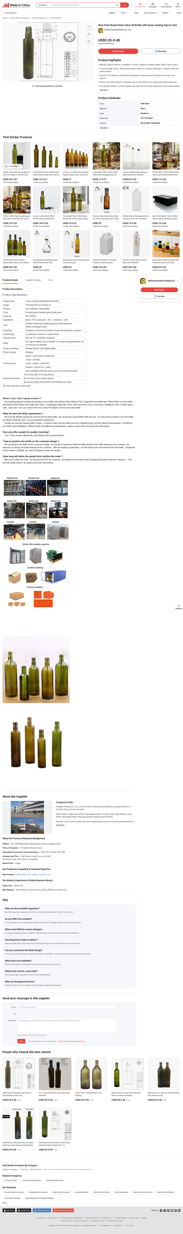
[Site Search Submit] (124, 5)
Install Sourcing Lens (65, 1210)
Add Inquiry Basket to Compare (48, 85)
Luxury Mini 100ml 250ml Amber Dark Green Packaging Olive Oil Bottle (105, 173)
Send (21, 1041)
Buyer (123, 13)
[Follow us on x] (164, 1210)
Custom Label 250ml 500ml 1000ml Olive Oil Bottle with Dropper (43, 217)
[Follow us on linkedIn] (179, 1210)
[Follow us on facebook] (161, 1210)
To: (15, 1014)
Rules (179, 13)
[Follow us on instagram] (168, 1210)
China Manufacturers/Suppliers (71, 1218)
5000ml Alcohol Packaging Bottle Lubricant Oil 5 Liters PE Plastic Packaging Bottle (135, 217)
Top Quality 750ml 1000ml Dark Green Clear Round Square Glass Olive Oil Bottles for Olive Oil (75, 217)
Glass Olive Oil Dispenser (31, 1180)
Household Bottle (81, 1192)
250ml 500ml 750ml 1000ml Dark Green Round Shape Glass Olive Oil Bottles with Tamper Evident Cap (46, 173)
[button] (117, 5)
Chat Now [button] (162, 51)
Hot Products (40, 1218)
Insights (144, 1218)
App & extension (150, 13)
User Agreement (105, 1225)
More (4, 1203)
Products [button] (42, 5)
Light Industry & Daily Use (20, 18)
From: (14, 1007)
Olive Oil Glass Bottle (101, 1192)
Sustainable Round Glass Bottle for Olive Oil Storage (76, 261)
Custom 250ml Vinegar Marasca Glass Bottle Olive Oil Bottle (135, 173)
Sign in (178, 6)
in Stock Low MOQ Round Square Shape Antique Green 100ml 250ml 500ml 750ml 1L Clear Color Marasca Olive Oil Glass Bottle (76, 173)
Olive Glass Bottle (121, 1192)
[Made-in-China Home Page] (16, 5)
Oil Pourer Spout (10, 1180)
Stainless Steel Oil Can (54, 1180)
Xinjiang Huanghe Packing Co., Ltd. (117, 29)
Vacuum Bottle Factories (14, 1192)
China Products (53, 1218)
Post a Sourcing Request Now (72, 1041)
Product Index (134, 1218)
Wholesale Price (106, 1218)
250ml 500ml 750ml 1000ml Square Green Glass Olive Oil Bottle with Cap (16, 261)
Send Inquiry (118, 51)
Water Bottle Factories (61, 1192)
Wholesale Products (91, 1218)
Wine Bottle (21, 874)
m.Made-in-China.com (97, 1221)
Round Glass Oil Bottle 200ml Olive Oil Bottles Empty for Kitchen (165, 261)
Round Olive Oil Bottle (165, 1192)
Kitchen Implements (40, 18)
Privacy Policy (129, 1225)
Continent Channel (120, 1218)
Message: (12, 1020)
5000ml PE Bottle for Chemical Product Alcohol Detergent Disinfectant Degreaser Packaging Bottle (106, 261)
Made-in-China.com (80, 1221)
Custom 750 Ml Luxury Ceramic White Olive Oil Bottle (135, 261)
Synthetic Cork (45, 874)
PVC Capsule (32, 874)
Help (136, 13)
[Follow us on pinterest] (175, 1210)
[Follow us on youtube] (172, 1210)
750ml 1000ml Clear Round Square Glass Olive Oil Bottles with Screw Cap (16, 217)
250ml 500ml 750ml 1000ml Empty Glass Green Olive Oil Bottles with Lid (165, 173)
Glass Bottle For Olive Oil (142, 1192)
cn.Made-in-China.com (114, 1221)
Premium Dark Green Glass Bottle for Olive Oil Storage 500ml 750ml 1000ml (105, 217)
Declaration (118, 1225)
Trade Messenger (42, 1210)
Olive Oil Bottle (55, 18)
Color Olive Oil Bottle (12, 1198)
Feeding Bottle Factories (38, 1192)
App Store (9, 1210)
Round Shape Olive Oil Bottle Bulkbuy (39, 1198)
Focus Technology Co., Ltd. (74, 1225)
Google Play (24, 1210)
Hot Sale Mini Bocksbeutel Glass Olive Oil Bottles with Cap (45, 261)
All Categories (11, 13)
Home (4, 18)
